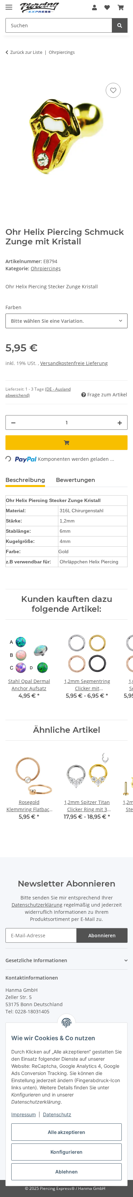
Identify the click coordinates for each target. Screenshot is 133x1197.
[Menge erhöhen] (119, 422)
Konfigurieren (66, 1152)
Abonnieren (102, 935)
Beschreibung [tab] (25, 480)
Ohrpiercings (46, 268)
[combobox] (66, 321)
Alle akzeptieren (66, 1132)
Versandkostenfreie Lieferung (74, 363)
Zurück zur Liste (26, 52)
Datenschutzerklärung (37, 904)
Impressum (23, 1114)
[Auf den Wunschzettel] (113, 90)
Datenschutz (57, 1114)
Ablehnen (66, 1172)
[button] (94, 7)
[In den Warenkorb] (10, 73)
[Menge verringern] (13, 422)
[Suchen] (120, 25)
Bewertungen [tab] (75, 480)
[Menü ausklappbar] (8, 4)
